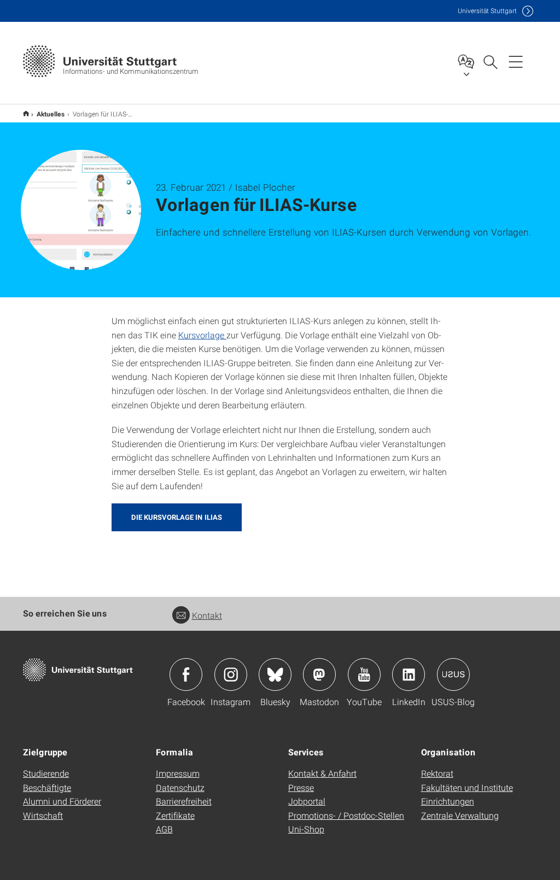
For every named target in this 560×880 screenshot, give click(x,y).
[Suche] (490, 61)
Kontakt (207, 615)
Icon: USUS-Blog (453, 674)
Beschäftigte (47, 787)
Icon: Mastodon (319, 674)
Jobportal (306, 801)
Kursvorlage (202, 335)
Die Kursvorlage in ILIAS (176, 517)
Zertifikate (175, 815)
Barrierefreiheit (184, 801)
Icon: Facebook (186, 674)
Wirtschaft (43, 815)
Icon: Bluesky (275, 674)
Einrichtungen (447, 801)
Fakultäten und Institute (467, 787)
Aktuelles (51, 113)
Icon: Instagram (230, 674)
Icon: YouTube (364, 674)
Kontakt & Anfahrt (322, 773)
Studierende (46, 773)
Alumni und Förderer (62, 801)
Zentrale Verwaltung (460, 815)
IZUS (26, 113)
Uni (487, 11)
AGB (164, 829)
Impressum (178, 773)
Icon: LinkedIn (408, 674)
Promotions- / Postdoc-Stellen (346, 815)
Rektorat (437, 773)
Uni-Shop (306, 829)
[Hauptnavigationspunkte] (515, 61)
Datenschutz (180, 787)
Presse (301, 787)
